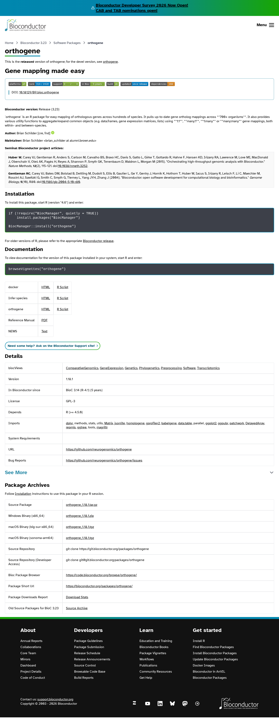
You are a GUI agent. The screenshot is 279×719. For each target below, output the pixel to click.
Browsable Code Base (89, 672)
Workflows (147, 659)
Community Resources (156, 672)
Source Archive (77, 608)
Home (9, 43)
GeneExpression (111, 368)
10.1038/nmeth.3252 (72, 166)
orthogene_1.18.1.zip (80, 516)
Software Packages (67, 43)
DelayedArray (255, 423)
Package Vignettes (153, 653)
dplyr (69, 423)
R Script (62, 287)
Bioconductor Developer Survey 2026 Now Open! (142, 5)
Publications (148, 665)
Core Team (28, 653)
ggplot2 (211, 423)
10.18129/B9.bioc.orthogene (39, 92)
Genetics (131, 368)
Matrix (108, 423)
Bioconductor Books (154, 647)
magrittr (102, 427)
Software (189, 368)
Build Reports (84, 678)
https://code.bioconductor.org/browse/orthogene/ (101, 575)
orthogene (110, 62)
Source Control (85, 665)
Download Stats (77, 597)
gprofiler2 (153, 423)
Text (44, 331)
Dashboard (28, 665)
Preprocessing (171, 368)
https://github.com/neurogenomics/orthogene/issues (104, 460)
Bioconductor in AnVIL (209, 672)
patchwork (237, 423)
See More (16, 472)
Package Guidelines (88, 641)
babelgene (169, 423)
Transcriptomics (208, 368)
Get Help (146, 678)
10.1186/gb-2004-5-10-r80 (61, 182)
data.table (185, 423)
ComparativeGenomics (82, 368)
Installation (23, 494)
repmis (71, 427)
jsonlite (119, 423)
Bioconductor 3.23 (33, 43)
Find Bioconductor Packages (213, 647)
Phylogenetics (149, 368)
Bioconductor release (98, 241)
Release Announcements (92, 659)
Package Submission (89, 647)
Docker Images (204, 665)
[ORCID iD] (52, 132)
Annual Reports (31, 641)
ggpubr (223, 423)
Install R (199, 641)
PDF (44, 320)
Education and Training (156, 641)
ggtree (82, 427)
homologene (135, 423)
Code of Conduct (32, 678)
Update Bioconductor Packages (215, 659)
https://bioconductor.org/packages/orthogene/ (99, 586)
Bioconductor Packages (210, 678)
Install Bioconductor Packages (215, 653)
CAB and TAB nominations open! (126, 10)
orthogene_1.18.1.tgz (80, 527)
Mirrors (25, 659)
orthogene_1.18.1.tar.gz (81, 505)
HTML (45, 287)
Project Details (30, 672)
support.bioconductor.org (55, 699)
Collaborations (30, 647)
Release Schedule (87, 653)
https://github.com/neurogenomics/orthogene (99, 449)
